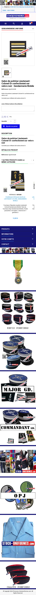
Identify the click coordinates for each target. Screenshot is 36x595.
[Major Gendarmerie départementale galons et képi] (18, 389)
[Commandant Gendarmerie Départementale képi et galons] (18, 427)
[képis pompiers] (18, 312)
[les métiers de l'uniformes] (18, 461)
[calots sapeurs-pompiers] (18, 574)
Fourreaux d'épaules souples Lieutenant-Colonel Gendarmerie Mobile (15, 198)
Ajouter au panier (10, 126)
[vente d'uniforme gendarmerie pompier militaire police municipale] (18, 250)
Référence (5, 89)
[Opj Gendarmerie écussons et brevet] (18, 495)
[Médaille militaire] (18, 272)
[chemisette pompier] (18, 537)
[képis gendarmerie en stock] (18, 352)
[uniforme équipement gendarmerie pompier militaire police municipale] (18, 2)
